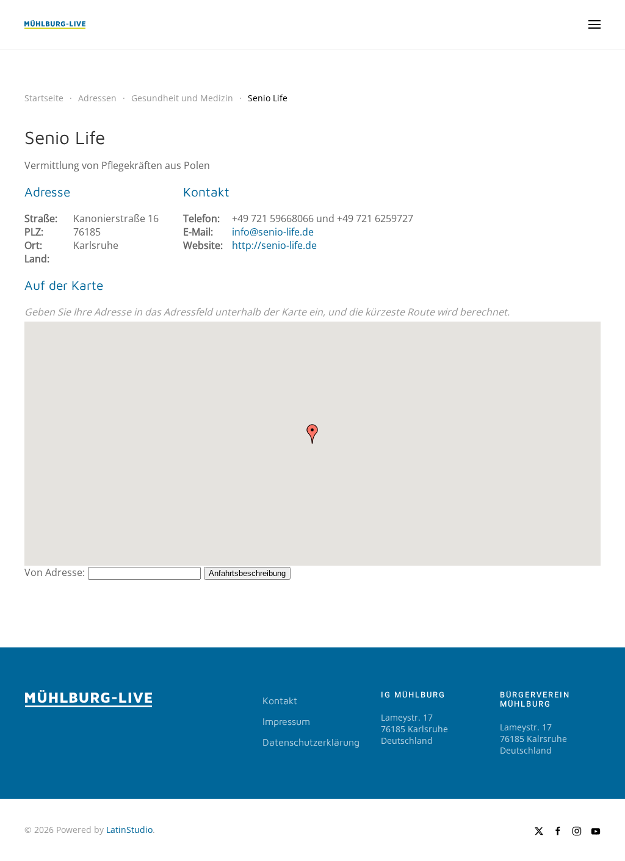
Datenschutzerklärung (310, 742)
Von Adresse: (54, 572)
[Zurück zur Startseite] (54, 24)
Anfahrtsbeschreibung (247, 573)
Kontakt (279, 700)
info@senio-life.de (273, 232)
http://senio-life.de (274, 245)
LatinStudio (129, 829)
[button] (594, 24)
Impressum (286, 721)
